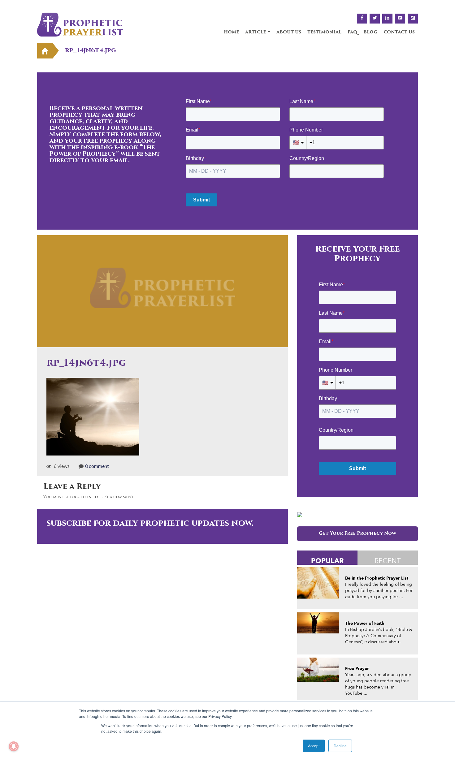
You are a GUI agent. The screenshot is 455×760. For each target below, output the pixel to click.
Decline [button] (340, 745)
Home (231, 32)
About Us (288, 32)
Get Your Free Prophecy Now (357, 533)
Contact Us (399, 32)
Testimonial (324, 32)
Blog (370, 32)
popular (327, 560)
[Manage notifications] (14, 746)
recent (388, 561)
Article (256, 32)
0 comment (97, 466)
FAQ (352, 32)
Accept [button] (313, 745)
